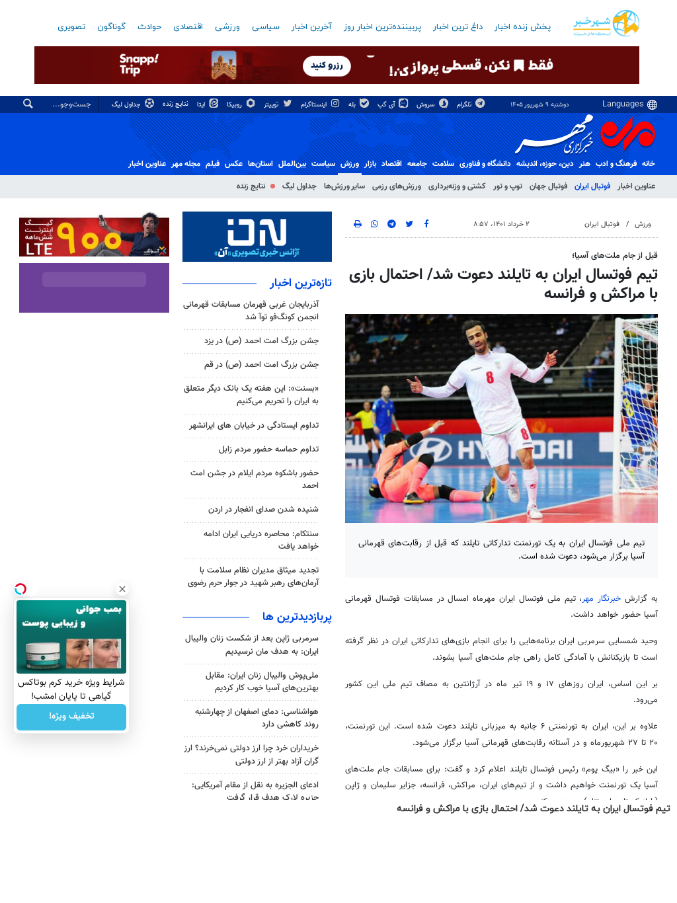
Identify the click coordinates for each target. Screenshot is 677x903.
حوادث (149, 27)
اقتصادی (188, 27)
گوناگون (111, 27)
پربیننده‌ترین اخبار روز (382, 27)
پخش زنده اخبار (523, 27)
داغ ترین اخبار (458, 27)
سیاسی (266, 27)
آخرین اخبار (312, 27)
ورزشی (227, 27)
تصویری (71, 27)
